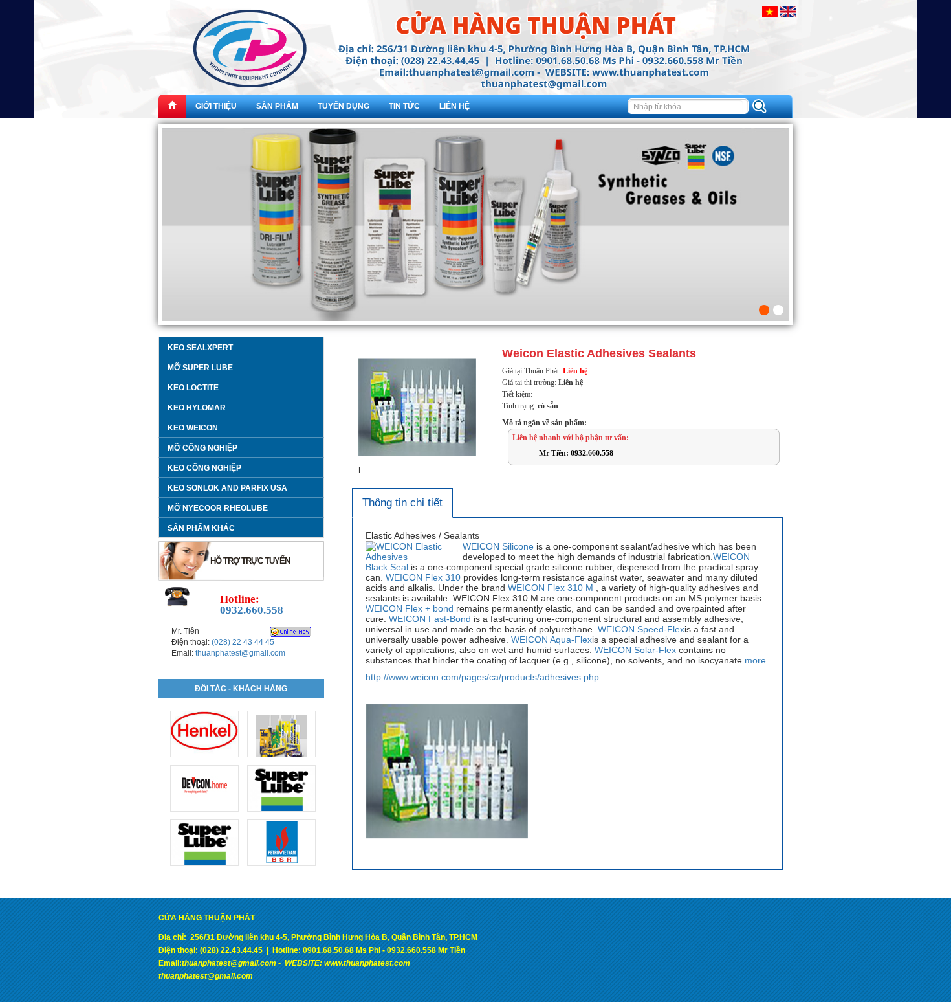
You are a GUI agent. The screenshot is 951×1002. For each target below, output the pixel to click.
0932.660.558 (251, 610)
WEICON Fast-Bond (430, 619)
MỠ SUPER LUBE (200, 367)
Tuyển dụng (343, 106)
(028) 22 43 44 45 (243, 642)
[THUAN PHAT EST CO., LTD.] (475, 58)
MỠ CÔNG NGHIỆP (202, 447)
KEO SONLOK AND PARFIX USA (227, 488)
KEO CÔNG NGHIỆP (204, 468)
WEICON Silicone (498, 546)
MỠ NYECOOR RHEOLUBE (218, 508)
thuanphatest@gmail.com (240, 653)
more (755, 660)
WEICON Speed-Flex (641, 629)
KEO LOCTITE (193, 387)
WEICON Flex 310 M (550, 588)
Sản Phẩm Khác (201, 528)
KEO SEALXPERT (200, 347)
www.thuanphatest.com (367, 963)
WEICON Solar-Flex (635, 650)
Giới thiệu (216, 106)
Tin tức (404, 106)
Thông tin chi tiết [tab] (402, 502)
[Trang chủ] (172, 106)
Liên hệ (454, 106)
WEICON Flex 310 (423, 577)
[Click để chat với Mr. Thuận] (290, 632)
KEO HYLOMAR (197, 407)
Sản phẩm (277, 106)
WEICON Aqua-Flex (551, 639)
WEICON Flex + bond (410, 608)
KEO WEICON (193, 427)
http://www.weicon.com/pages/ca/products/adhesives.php (482, 677)
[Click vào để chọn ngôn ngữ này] (770, 11)
